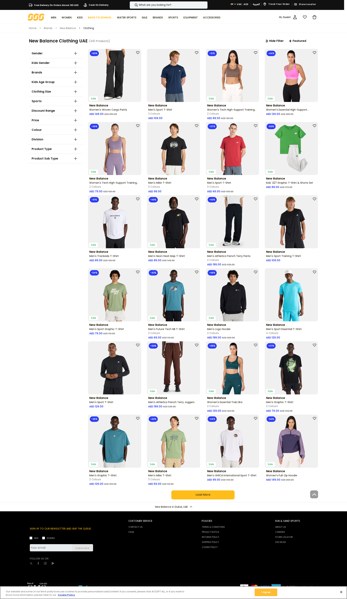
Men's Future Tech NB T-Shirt (166, 329)
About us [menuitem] (280, 526)
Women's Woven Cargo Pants (108, 110)
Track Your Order (279, 4)
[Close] (341, 592)
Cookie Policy (66, 595)
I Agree (266, 592)
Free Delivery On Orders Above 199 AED (56, 4)
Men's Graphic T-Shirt (279, 402)
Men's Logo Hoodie (218, 329)
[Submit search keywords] (133, 5)
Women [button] (67, 17)
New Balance (68, 28)
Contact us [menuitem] (135, 526)
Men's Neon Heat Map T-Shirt (166, 256)
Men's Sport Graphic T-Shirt (106, 329)
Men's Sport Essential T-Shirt (284, 329)
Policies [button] (207, 521)
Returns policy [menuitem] (210, 537)
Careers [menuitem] (280, 532)
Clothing (88, 28)
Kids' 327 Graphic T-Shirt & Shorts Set (289, 183)
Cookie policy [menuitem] (210, 547)
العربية (256, 4)
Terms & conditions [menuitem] (213, 526)
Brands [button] (158, 17)
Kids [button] (80, 17)
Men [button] (53, 17)
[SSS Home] (36, 17)
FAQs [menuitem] (131, 532)
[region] (173, 592)
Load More (203, 495)
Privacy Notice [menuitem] (210, 532)
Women (51, 538)
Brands (48, 28)
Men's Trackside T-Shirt (104, 256)
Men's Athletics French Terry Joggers (171, 402)
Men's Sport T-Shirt (160, 110)
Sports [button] (173, 17)
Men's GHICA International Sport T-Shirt (231, 475)
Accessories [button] (211, 17)
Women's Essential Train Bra (224, 402)
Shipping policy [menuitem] (210, 542)
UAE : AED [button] (242, 4)
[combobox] (168, 5)
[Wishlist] (305, 17)
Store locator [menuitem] (284, 537)
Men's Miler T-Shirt (159, 183)
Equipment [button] (190, 17)
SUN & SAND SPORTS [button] (287, 521)
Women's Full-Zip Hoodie (281, 475)
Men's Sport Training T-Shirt (283, 256)
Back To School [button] (100, 17)
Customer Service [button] (140, 521)
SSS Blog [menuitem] (280, 542)
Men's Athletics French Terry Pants (228, 256)
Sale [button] (144, 17)
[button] (275, 41)
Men (36, 538)
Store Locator (307, 4)
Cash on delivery (98, 4)
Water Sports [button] (126, 17)
